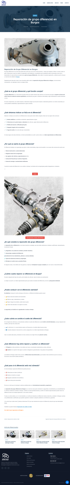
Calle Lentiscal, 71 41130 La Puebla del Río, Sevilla (56, 457)
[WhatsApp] (8, 468)
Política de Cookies (30, 462)
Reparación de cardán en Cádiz (24, 406)
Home (44, 2)
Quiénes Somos (29, 456)
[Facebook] (2, 468)
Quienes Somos (50, 2)
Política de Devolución (31, 464)
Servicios (57, 2)
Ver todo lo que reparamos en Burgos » (14, 410)
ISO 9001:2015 (29, 466)
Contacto (67, 2)
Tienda (61, 2)
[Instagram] (5, 468)
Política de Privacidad (31, 460)
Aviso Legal (29, 458)
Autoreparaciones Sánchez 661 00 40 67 (35, 237)
